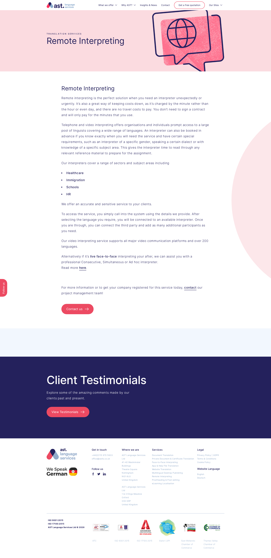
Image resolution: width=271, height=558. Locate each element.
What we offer (106, 5)
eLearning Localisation (163, 483)
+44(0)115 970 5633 (102, 455)
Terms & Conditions (206, 458)
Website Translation (161, 469)
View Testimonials (65, 412)
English (200, 474)
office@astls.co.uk (101, 458)
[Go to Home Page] (61, 5)
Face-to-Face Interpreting (165, 462)
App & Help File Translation (165, 466)
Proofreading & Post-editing (166, 480)
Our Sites (214, 5)
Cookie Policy (204, 462)
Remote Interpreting (162, 476)
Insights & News (148, 5)
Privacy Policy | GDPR (208, 455)
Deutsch (201, 478)
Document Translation (162, 455)
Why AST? (126, 5)
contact (190, 287)
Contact (165, 5)
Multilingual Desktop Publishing (167, 473)
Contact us (74, 309)
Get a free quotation (189, 5)
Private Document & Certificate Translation (173, 458)
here (82, 268)
